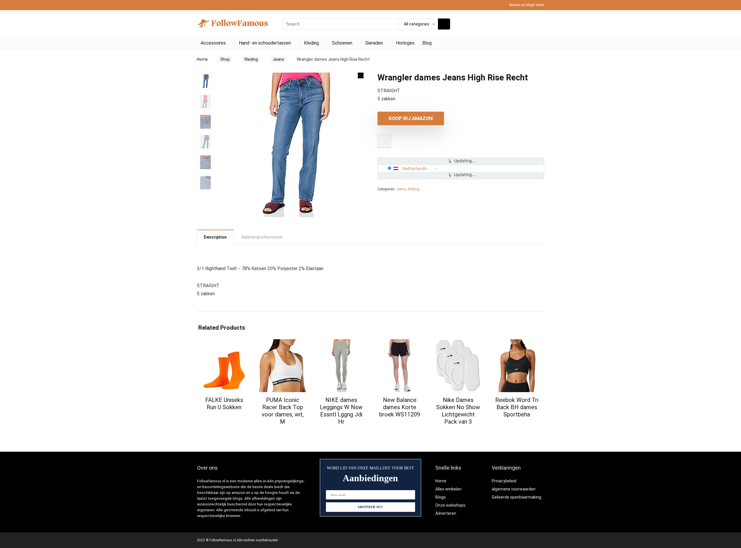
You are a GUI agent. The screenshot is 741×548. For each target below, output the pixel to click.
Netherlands (414, 168)
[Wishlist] (538, 24)
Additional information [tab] (262, 237)
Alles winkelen (448, 489)
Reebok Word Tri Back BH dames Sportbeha (516, 407)
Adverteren (445, 513)
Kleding (311, 43)
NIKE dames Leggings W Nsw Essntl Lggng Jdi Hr (341, 410)
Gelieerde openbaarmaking (516, 497)
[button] (361, 75)
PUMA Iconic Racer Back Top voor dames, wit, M (283, 410)
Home (202, 59)
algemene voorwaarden (513, 489)
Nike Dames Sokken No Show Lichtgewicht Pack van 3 (458, 410)
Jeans (278, 59)
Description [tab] (215, 237)
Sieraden (374, 43)
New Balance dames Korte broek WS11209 (399, 407)
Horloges (405, 43)
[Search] (444, 24)
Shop (225, 59)
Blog (427, 43)
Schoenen (342, 43)
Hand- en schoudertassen (265, 43)
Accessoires (213, 43)
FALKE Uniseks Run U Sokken (224, 403)
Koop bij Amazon (411, 118)
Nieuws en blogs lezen (526, 5)
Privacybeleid (504, 481)
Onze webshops (450, 505)
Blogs (440, 497)
